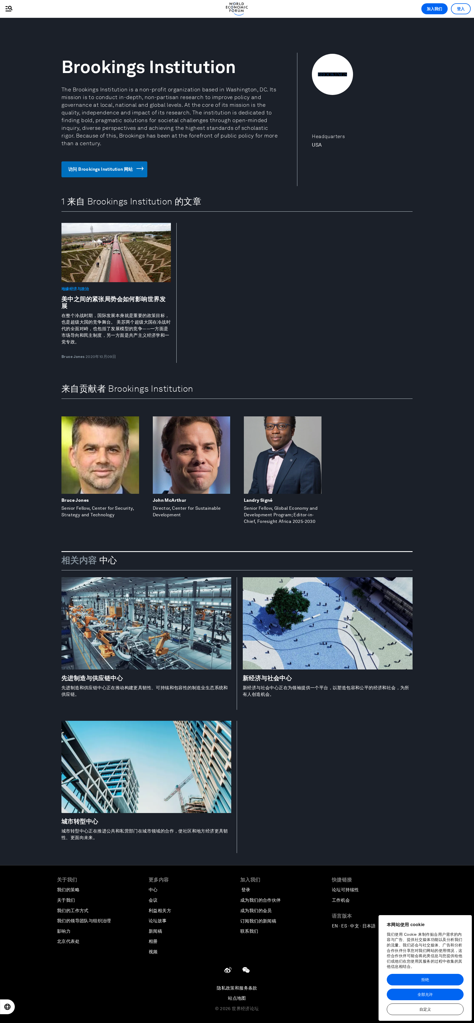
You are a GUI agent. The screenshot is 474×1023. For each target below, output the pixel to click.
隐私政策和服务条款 (237, 988)
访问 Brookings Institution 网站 (100, 169)
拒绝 (425, 979)
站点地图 (237, 998)
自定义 (425, 1009)
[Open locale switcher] (7, 1007)
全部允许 (425, 994)
